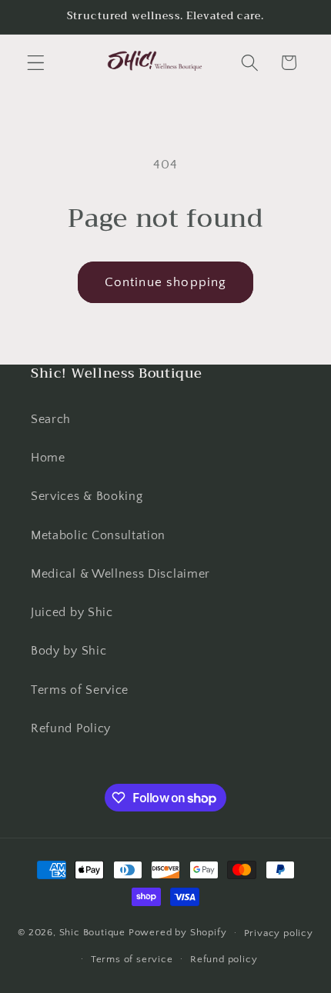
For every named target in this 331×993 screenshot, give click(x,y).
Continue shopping (166, 282)
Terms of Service (80, 690)
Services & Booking (86, 496)
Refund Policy (71, 728)
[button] (35, 62)
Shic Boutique (92, 932)
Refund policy (223, 959)
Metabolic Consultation (98, 535)
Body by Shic (68, 651)
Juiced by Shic (72, 612)
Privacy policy (278, 933)
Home (48, 458)
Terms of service (132, 959)
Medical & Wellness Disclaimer (120, 574)
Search (51, 419)
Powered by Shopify (178, 932)
